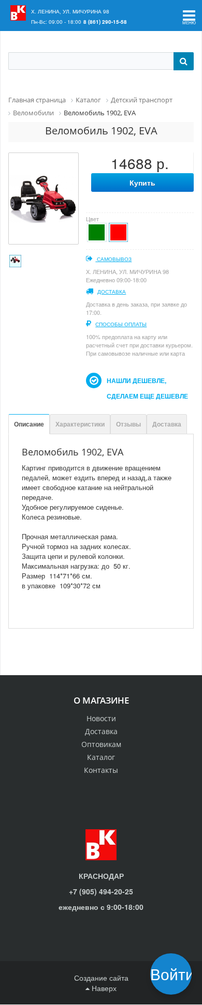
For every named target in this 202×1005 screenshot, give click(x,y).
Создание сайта (101, 977)
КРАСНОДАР (101, 876)
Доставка (111, 291)
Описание (29, 424)
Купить (142, 182)
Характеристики (80, 424)
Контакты (101, 770)
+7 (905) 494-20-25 (101, 891)
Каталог (101, 757)
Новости (101, 718)
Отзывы (128, 424)
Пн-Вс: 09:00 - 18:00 (56, 21)
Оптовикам (101, 744)
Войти (174, 974)
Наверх (103, 988)
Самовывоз (113, 259)
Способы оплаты (121, 324)
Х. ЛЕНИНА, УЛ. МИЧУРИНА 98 (70, 11)
